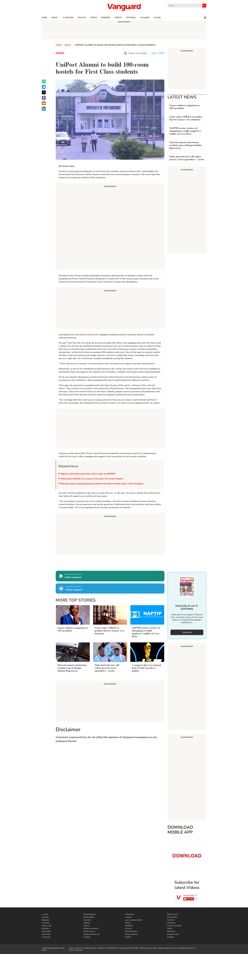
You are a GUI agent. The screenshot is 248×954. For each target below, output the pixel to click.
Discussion (46, 931)
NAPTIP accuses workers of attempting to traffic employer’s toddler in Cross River (185, 130)
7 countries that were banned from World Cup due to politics (146, 667)
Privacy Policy (112, 948)
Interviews (129, 914)
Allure (45, 914)
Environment (89, 917)
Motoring (129, 926)
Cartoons (171, 923)
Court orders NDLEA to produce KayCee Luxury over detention (186, 118)
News (54, 17)
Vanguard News (124, 7)
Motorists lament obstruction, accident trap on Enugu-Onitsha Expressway (185, 144)
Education (46, 934)
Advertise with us (90, 948)
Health (86, 926)
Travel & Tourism (174, 926)
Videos (169, 929)
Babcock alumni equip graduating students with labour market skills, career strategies (102, 483)
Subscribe (187, 632)
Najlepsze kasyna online (166, 948)
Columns (144, 17)
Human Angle (89, 931)
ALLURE (157, 17)
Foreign (86, 923)
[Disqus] (110, 782)
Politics (82, 17)
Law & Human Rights (133, 920)
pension (86, 937)
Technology (172, 917)
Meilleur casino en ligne (148, 948)
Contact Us (102, 948)
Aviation (45, 917)
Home (44, 17)
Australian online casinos (186, 948)
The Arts (170, 920)
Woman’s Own (173, 934)
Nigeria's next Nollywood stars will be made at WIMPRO (88, 473)
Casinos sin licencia (76, 950)
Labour (128, 917)
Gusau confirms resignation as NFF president (184, 106)
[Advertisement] (110, 227)
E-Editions (46, 937)
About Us (78, 948)
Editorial (131, 17)
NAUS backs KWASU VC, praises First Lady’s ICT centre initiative (92, 478)
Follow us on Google (138, 53)
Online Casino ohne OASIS (128, 948)
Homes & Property (91, 929)
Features (87, 920)
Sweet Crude (172, 914)
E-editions (68, 17)
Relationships (131, 931)
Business (105, 17)
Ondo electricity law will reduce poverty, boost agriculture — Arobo (186, 158)
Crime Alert (47, 926)
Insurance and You (91, 934)
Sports (118, 17)
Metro (93, 17)
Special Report (131, 934)
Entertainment (89, 914)
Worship (170, 937)
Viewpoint (171, 931)
